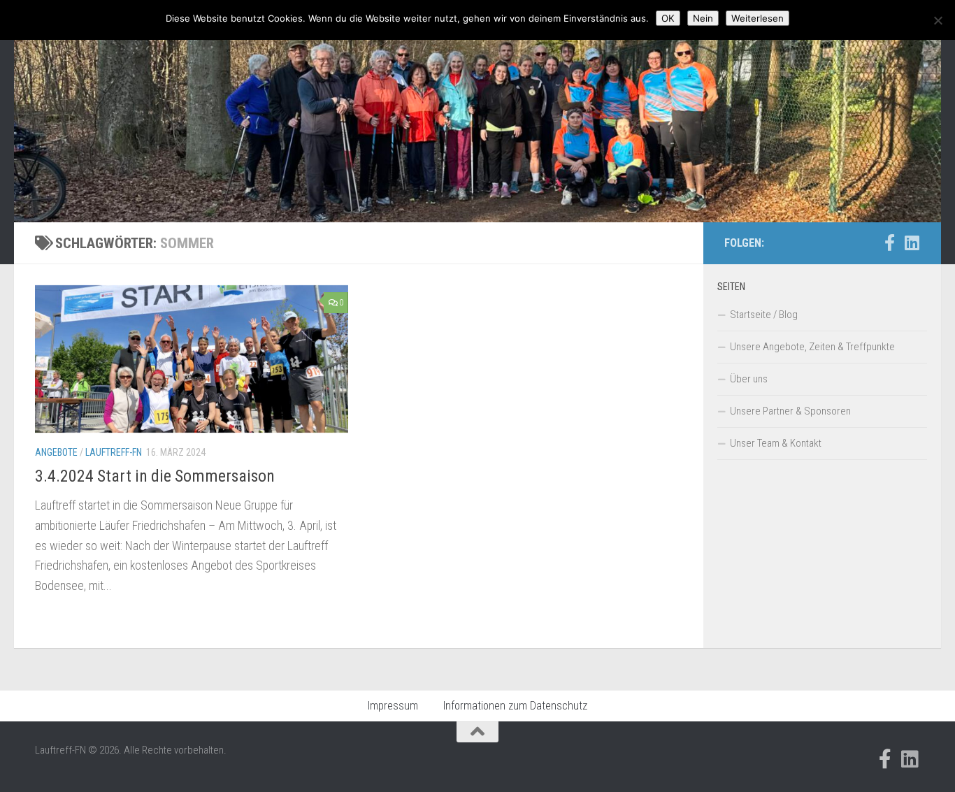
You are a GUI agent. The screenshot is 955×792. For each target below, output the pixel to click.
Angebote (56, 452)
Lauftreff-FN (113, 452)
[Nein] (938, 20)
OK (668, 18)
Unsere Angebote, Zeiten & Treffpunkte (812, 346)
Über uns (749, 379)
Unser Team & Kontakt (775, 443)
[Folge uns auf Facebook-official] (889, 242)
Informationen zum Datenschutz (515, 705)
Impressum (393, 705)
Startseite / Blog (764, 314)
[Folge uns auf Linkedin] (911, 242)
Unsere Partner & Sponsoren (790, 411)
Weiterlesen (757, 18)
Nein (703, 18)
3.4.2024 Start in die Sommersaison (155, 476)
